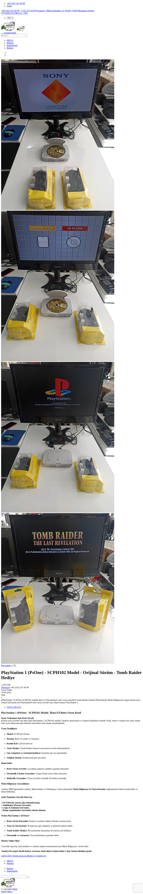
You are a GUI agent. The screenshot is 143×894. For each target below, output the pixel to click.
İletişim (10, 48)
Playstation (6, 665)
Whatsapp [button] (5, 687)
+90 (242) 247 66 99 (16, 3)
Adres (9, 6)
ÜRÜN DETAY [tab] (14, 707)
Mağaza (10, 43)
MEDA (10, 40)
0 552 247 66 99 (28, 10)
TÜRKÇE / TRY (20, 13)
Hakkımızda (12, 45)
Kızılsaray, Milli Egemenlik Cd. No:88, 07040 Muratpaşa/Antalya (65, 10)
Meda (14, 889)
